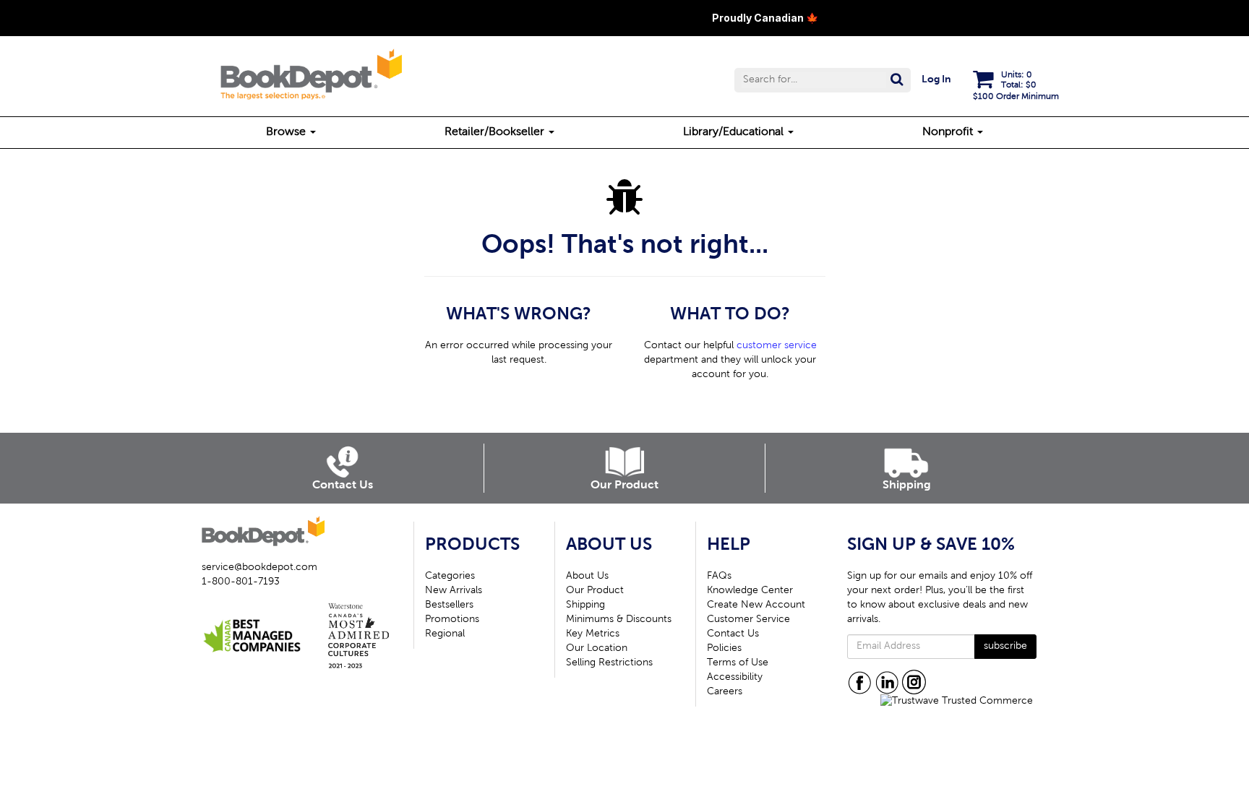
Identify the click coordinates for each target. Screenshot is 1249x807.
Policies (724, 649)
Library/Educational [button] (734, 132)
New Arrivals (453, 591)
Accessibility (735, 678)
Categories (450, 576)
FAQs (719, 576)
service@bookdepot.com (259, 568)
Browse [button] (287, 132)
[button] (822, 80)
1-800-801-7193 (241, 582)
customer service (777, 346)
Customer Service (748, 620)
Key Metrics (592, 634)
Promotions (452, 620)
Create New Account (756, 605)
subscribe (1005, 647)
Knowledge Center (750, 591)
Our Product (595, 591)
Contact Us (733, 634)
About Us (587, 576)
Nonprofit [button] (949, 132)
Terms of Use (737, 663)
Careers (724, 692)
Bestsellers (449, 605)
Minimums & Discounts (618, 620)
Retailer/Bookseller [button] (496, 132)
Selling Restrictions (609, 663)
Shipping (585, 605)
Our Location (596, 649)
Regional (445, 634)
